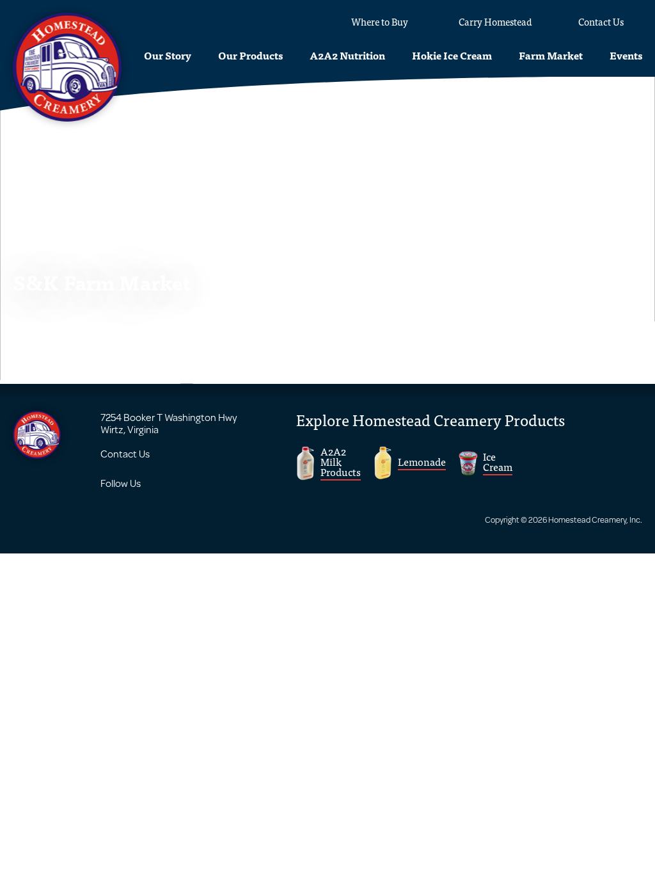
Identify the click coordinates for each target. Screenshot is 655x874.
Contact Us (125, 453)
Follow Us (120, 482)
